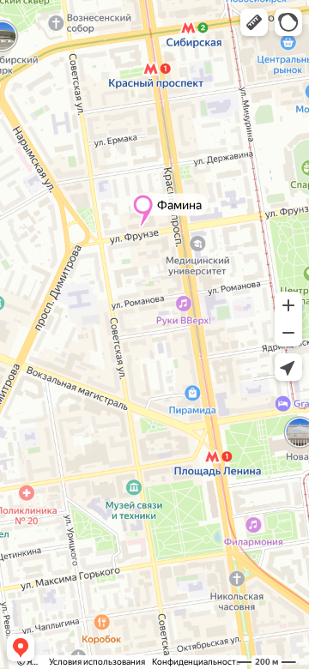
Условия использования (97, 661)
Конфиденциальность (196, 661)
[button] (254, 22)
